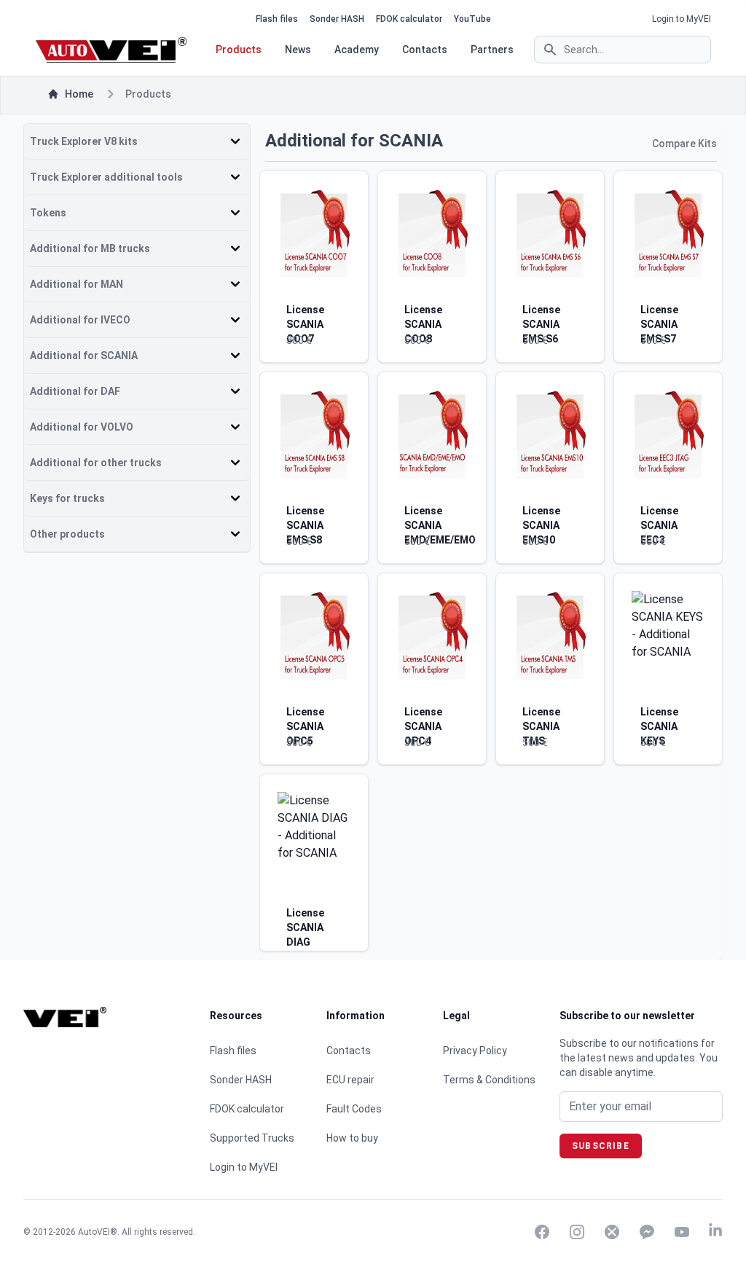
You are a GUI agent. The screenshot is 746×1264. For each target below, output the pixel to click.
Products (239, 49)
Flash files (277, 19)
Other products (67, 534)
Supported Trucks (252, 1138)
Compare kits (684, 143)
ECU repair (350, 1080)
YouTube (472, 19)
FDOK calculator (409, 19)
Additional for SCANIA (84, 355)
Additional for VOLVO (81, 427)
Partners (492, 49)
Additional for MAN (76, 284)
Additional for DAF (75, 391)
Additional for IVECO (80, 320)
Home (79, 94)
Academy (356, 49)
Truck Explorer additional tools (106, 177)
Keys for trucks (67, 498)
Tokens (48, 213)
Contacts (424, 49)
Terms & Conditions (489, 1080)
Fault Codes (354, 1109)
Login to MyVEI (681, 19)
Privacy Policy (475, 1050)
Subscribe (600, 1146)
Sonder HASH (337, 19)
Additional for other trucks (96, 462)
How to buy (352, 1138)
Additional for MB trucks (90, 248)
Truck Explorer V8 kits (84, 141)
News (298, 49)
